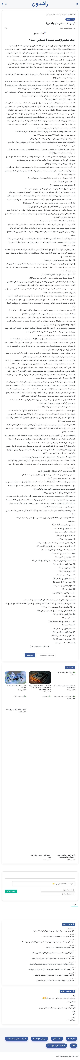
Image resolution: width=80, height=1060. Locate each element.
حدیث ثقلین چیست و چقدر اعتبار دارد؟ (40, 856)
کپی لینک (30, 655)
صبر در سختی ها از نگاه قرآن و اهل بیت (16, 687)
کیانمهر (73, 1018)
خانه (72, 15)
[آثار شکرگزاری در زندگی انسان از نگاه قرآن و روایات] (64, 677)
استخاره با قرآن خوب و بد (56, 1045)
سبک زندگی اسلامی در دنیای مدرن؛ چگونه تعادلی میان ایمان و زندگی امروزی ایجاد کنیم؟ (40, 688)
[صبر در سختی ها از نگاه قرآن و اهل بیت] (15, 677)
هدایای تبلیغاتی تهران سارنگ (16, 1038)
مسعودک (72, 1006)
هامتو (74, 1045)
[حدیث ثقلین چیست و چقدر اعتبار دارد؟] (40, 774)
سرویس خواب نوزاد (39, 1038)
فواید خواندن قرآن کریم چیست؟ (16, 710)
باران (73, 1012)
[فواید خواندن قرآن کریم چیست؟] (15, 701)
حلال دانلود (72, 1038)
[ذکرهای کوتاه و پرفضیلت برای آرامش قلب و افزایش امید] (64, 774)
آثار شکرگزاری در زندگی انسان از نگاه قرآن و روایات (64, 687)
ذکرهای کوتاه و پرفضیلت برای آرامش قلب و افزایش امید (66, 856)
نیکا (74, 996)
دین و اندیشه (66, 15)
